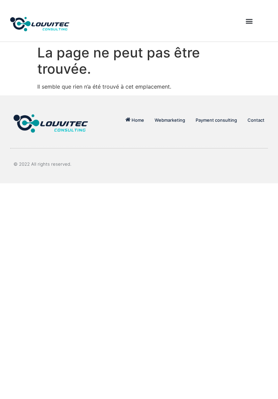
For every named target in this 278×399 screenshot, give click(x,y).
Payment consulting (216, 120)
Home (138, 120)
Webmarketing (170, 120)
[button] (249, 20)
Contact (255, 120)
